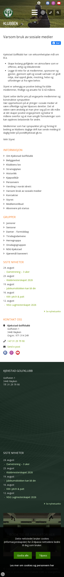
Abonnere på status (17, 208)
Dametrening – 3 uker (18, 271)
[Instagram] (53, 3)
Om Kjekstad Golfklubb (19, 155)
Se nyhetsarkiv (53, 311)
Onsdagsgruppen (16, 244)
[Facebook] (48, 3)
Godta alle (23, 555)
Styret (9, 199)
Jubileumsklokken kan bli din (21, 288)
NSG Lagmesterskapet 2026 (21, 304)
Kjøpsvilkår (12, 177)
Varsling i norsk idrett (18, 186)
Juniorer (10, 223)
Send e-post (13, 346)
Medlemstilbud (14, 203)
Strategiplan (13, 169)
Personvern (12, 182)
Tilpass (43, 555)
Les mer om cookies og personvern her (32, 565)
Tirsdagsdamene (16, 236)
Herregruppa (13, 240)
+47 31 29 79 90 (16, 341)
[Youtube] (59, 3)
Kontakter (12, 195)
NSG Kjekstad (14, 249)
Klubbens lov (13, 164)
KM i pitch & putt (15, 296)
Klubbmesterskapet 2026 (19, 280)
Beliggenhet (13, 160)
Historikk (11, 173)
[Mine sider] (39, 3)
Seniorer (11, 227)
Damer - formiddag (17, 231)
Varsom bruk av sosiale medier (24, 190)
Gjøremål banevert (17, 253)
